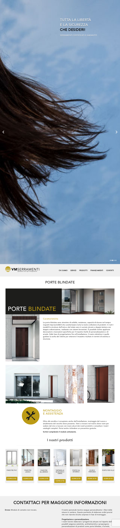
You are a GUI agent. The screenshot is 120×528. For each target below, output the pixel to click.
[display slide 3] (114, 260)
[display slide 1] (110, 260)
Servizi (73, 270)
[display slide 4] (115, 260)
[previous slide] (3, 132)
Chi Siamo (63, 270)
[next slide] (116, 132)
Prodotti (83, 270)
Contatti (110, 270)
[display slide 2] (112, 260)
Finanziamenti (96, 270)
